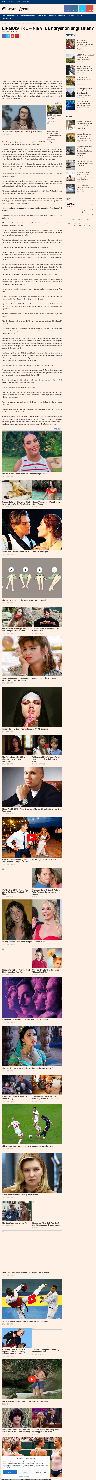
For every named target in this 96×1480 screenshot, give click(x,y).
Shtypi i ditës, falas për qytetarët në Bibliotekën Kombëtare (85, 163)
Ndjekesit (82, 5)
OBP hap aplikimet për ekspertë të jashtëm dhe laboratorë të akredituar (84, 68)
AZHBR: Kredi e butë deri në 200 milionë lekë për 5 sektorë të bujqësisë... (85, 57)
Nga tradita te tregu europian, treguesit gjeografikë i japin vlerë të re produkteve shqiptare (85, 44)
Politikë (52, 16)
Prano (10, 1472)
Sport (79, 16)
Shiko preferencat (41, 1472)
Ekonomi (61, 16)
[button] (47, 1458)
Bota (10, 23)
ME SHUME (7, 19)
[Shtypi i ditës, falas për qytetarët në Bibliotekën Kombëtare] (70, 165)
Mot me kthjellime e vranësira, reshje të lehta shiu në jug (85, 187)
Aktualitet (42, 16)
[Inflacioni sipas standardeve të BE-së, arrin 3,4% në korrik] (70, 81)
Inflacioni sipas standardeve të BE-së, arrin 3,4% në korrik (84, 80)
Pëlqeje (67, 5)
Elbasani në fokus (27, 16)
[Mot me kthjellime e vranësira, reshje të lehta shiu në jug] (70, 189)
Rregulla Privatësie (24, 1476)
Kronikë (71, 16)
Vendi (69, 116)
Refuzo (25, 1472)
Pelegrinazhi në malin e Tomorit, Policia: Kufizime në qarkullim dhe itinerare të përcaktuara (84, 151)
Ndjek (75, 5)
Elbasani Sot (12, 16)
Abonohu (90, 5)
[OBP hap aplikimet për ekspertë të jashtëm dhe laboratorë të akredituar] (70, 70)
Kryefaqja (4, 23)
